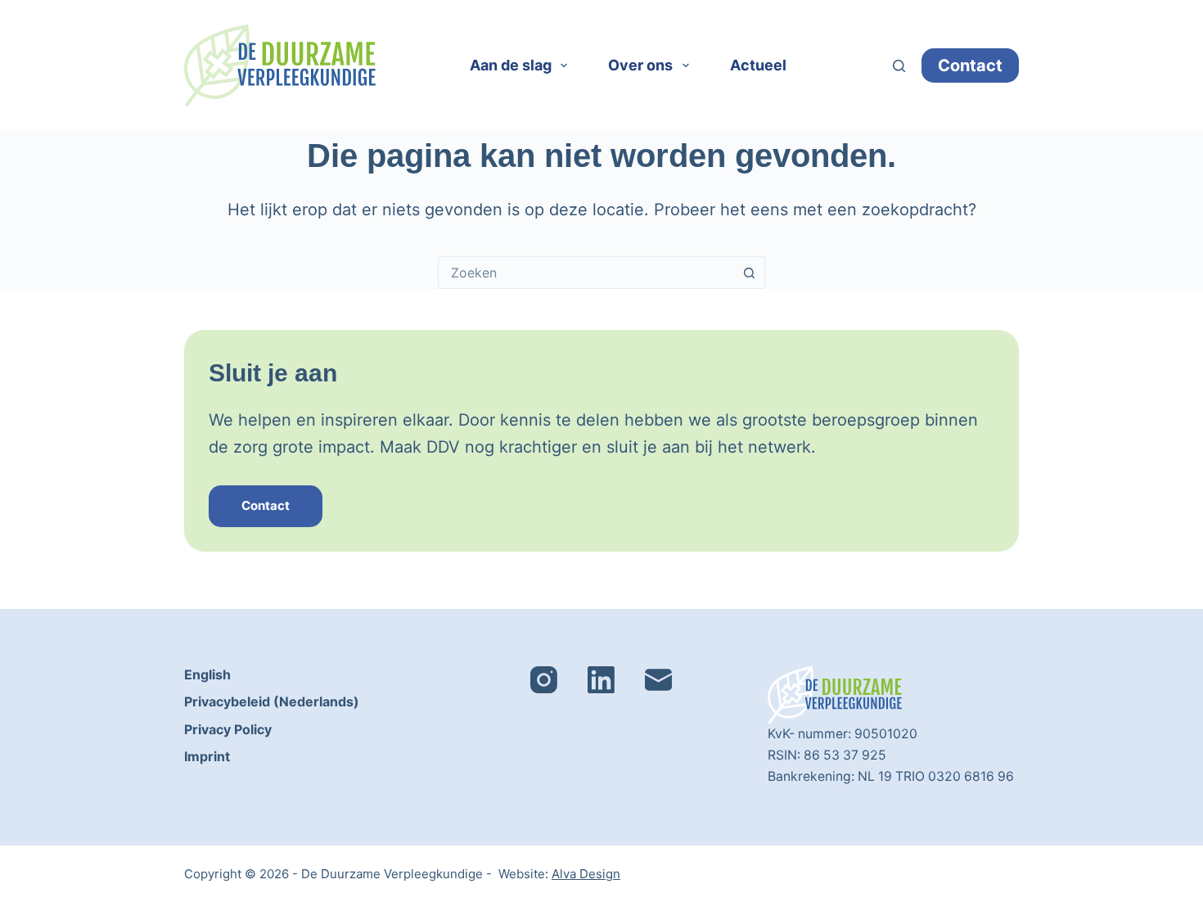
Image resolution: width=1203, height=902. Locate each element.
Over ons (640, 65)
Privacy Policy (228, 729)
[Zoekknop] (748, 272)
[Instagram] (543, 679)
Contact (970, 65)
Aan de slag (511, 65)
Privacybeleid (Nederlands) (271, 701)
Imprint (207, 756)
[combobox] (586, 272)
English (207, 674)
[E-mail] (658, 679)
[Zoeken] (899, 66)
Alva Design (586, 874)
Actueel (758, 65)
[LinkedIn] (601, 679)
